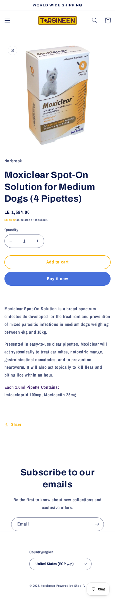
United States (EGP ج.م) (54, 563)
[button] (7, 20)
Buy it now (57, 279)
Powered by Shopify (70, 585)
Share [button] (16, 424)
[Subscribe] (97, 524)
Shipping (10, 220)
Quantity (11, 229)
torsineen (48, 585)
